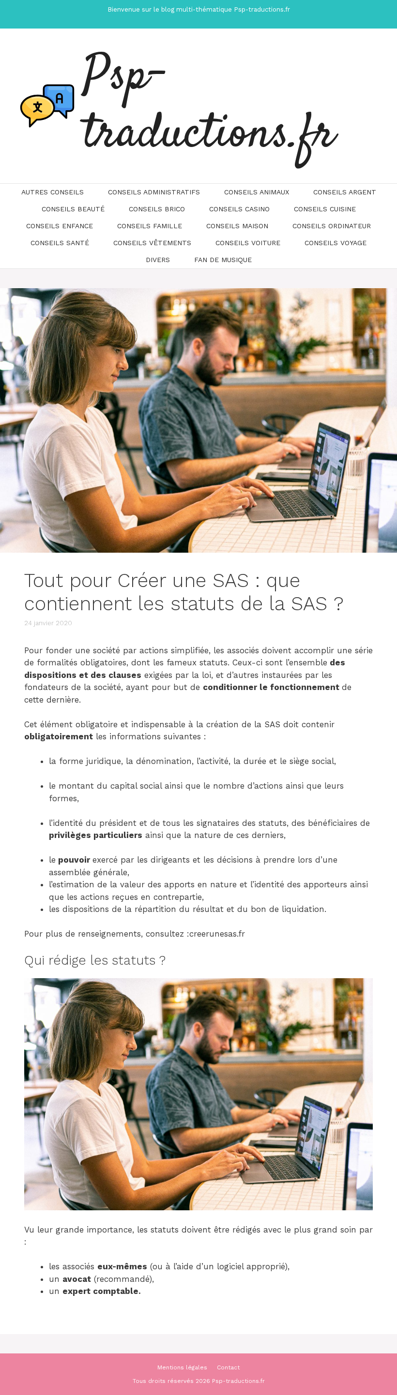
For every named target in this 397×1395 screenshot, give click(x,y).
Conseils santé (60, 243)
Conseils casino (239, 209)
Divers (158, 260)
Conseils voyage (335, 243)
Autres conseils (52, 192)
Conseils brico (157, 209)
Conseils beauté (73, 209)
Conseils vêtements (152, 243)
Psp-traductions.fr (209, 106)
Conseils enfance (59, 226)
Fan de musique (223, 260)
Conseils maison (237, 226)
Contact (228, 1367)
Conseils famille (149, 226)
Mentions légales (182, 1367)
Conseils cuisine (325, 209)
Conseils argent (344, 192)
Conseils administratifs (154, 192)
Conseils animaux (256, 192)
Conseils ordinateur (331, 226)
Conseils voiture (247, 243)
